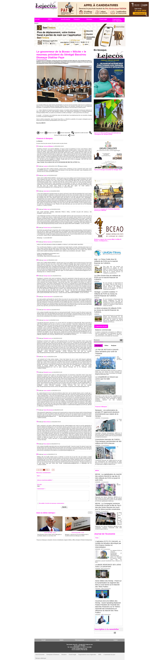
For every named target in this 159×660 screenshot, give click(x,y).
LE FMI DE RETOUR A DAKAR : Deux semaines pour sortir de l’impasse (107, 351)
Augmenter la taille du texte (81, 132)
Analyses (113, 345)
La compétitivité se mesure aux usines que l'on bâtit (106, 378)
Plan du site (84, 649)
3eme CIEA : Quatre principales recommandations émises (105, 137)
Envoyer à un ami (51, 132)
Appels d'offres (68, 540)
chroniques (98, 345)
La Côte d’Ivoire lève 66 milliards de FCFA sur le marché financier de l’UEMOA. (107, 277)
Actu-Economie (65, 19)
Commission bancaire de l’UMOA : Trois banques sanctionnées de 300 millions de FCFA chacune (108, 441)
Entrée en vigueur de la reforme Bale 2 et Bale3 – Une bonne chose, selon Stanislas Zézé (108, 244)
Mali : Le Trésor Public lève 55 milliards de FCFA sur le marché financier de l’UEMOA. (106, 261)
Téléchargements (79, 640)
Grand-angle (103, 19)
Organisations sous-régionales (117, 20)
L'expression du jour (101, 326)
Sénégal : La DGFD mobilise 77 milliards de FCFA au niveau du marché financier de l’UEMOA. (106, 294)
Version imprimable (65, 132)
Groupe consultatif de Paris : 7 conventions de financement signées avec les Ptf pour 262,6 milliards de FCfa (107, 174)
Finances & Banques (42, 540)
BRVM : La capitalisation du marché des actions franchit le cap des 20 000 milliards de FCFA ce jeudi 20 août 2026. (108, 477)
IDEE (99, 654)
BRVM (97, 470)
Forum (97, 640)
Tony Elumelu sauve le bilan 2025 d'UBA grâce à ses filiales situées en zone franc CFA (49, 535)
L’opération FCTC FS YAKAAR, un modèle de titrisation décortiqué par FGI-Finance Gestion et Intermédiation (108, 544)
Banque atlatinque (41, 658)
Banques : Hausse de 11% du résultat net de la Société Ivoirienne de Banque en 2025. (76, 535)
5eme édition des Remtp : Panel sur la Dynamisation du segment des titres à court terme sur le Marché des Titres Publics (108, 584)
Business (89, 19)
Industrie (50, 540)
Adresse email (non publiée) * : (45, 480)
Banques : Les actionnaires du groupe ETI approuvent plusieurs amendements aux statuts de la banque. (107, 413)
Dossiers (64, 654)
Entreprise (77, 19)
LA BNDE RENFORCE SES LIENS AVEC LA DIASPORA (108, 565)
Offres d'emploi (76, 540)
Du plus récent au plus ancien (43, 143)
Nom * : (39, 475)
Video (97, 537)
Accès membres (76, 649)
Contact (116, 640)
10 (53, 469)
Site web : (39, 484)
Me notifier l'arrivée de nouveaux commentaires (51, 503)
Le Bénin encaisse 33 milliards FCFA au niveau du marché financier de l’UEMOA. (107, 310)
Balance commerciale (103, 330)
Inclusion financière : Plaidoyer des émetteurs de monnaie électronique (107, 213)
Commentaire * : (41, 488)
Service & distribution (58, 540)
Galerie (61, 640)
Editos (106, 345)
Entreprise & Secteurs (53, 654)
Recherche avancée (98, 342)
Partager (72, 135)
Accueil (37, 19)
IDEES (50, 19)
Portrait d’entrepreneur (86, 540)
